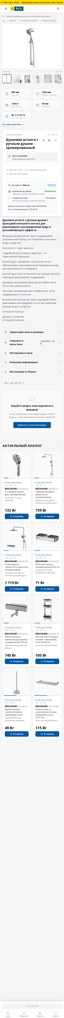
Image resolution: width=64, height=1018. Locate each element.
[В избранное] (55, 140)
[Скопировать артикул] (23, 383)
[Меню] (5, 8)
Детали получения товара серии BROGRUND (27, 206)
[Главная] (3, 20)
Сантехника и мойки (29, 20)
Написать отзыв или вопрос (32, 425)
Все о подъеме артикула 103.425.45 (23, 209)
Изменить (52, 185)
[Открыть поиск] (58, 8)
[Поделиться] (43, 140)
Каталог (13, 20)
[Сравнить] (49, 140)
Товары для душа (49, 20)
